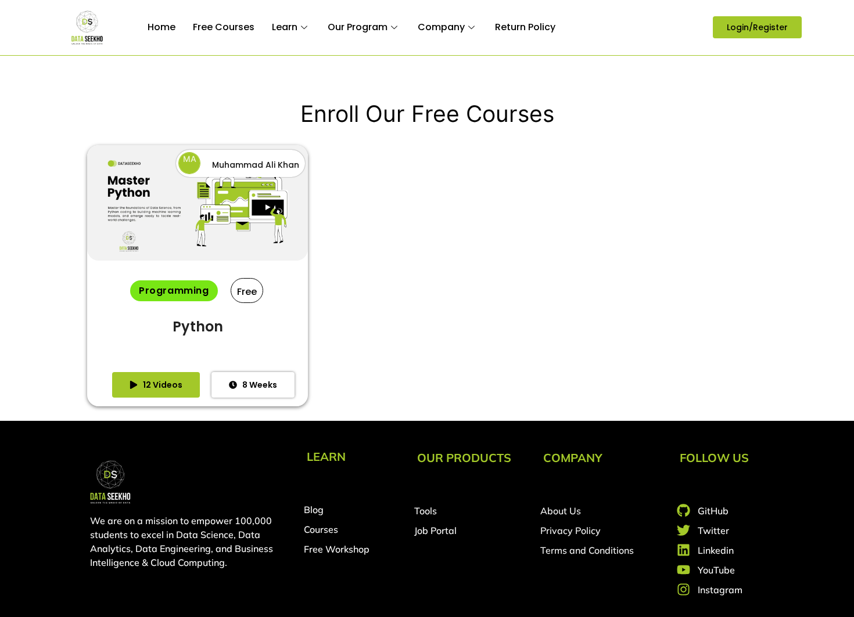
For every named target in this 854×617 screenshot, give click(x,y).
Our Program (357, 27)
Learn (284, 27)
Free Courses (223, 27)
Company (441, 27)
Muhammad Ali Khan (255, 165)
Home (161, 27)
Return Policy (525, 27)
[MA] (189, 170)
